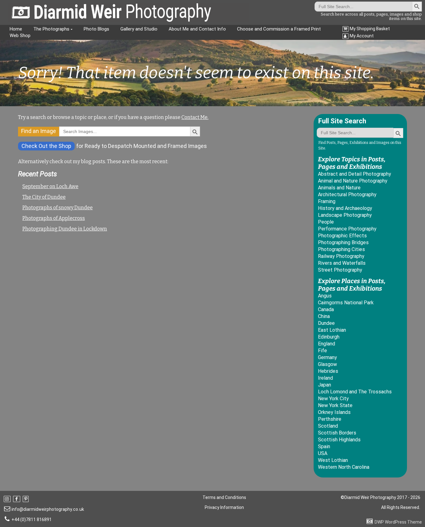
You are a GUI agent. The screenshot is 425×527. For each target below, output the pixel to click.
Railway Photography (341, 256)
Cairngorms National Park (346, 303)
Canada (326, 309)
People (326, 222)
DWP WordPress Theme (398, 522)
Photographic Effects (342, 236)
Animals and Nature (339, 188)
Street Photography (340, 270)
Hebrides (328, 371)
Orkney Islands (334, 412)
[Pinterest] (26, 498)
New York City (333, 398)
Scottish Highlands (339, 440)
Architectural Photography (347, 194)
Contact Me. (194, 117)
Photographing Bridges (343, 242)
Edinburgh (328, 337)
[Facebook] (17, 498)
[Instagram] (7, 498)
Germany (327, 357)
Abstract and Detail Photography (354, 174)
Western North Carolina (343, 467)
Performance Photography (347, 229)
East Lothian (332, 330)
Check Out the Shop (46, 146)
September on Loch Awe (50, 186)
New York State (335, 405)
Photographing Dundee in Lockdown (64, 229)
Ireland (325, 378)
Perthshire (329, 419)
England (326, 344)
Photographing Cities (341, 249)
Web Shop (20, 35)
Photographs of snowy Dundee (57, 208)
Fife (322, 351)
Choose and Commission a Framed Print (279, 29)
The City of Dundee (44, 197)
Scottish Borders (337, 433)
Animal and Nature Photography (352, 181)
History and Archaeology (345, 208)
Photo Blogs (96, 29)
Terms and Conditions (224, 497)
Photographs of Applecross (53, 218)
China (324, 316)
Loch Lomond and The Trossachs (355, 392)
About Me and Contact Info (197, 29)
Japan (324, 385)
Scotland (328, 426)
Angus (325, 296)
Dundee (326, 323)
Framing (326, 201)
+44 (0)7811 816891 (32, 519)
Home (16, 29)
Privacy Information (224, 507)
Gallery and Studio (138, 29)
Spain (324, 446)
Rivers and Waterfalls (342, 263)
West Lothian (333, 460)
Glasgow (327, 364)
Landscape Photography (345, 215)
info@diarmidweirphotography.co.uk (48, 509)
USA (322, 453)
